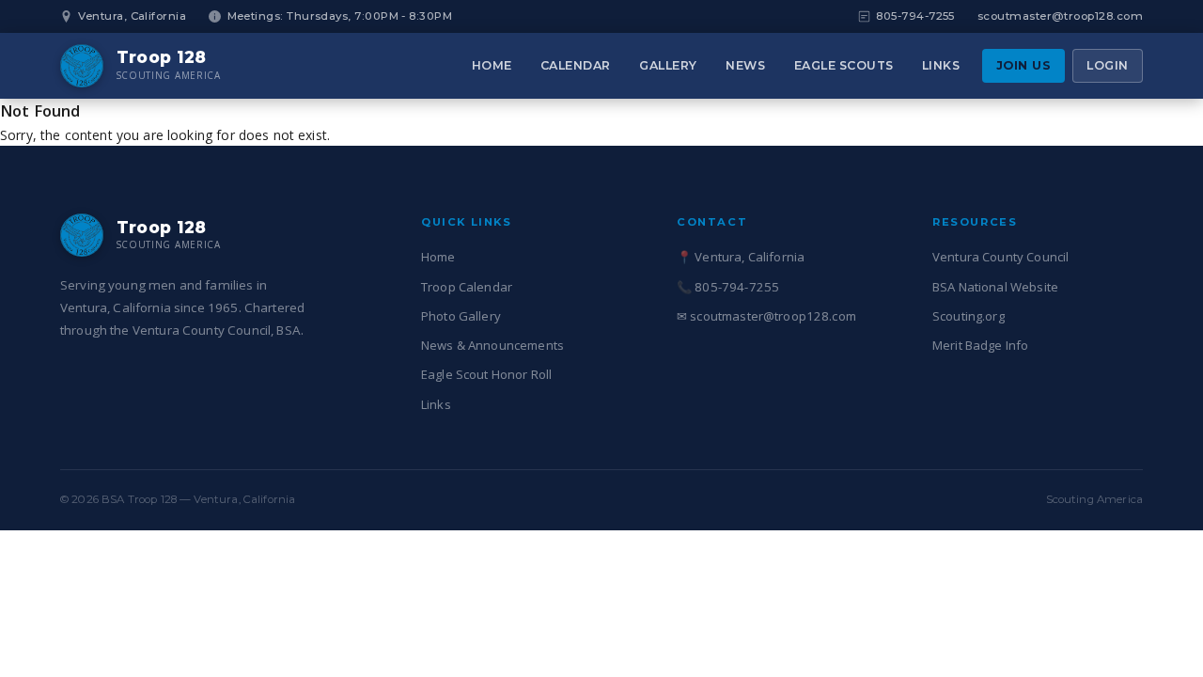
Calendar (575, 65)
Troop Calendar (466, 286)
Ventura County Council (1000, 256)
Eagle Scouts (844, 65)
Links (941, 65)
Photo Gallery (461, 315)
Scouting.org (968, 315)
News (745, 65)
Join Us (1024, 65)
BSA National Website (995, 286)
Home (492, 65)
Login (1107, 65)
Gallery (668, 65)
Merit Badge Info (980, 345)
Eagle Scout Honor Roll (486, 374)
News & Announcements (492, 345)
